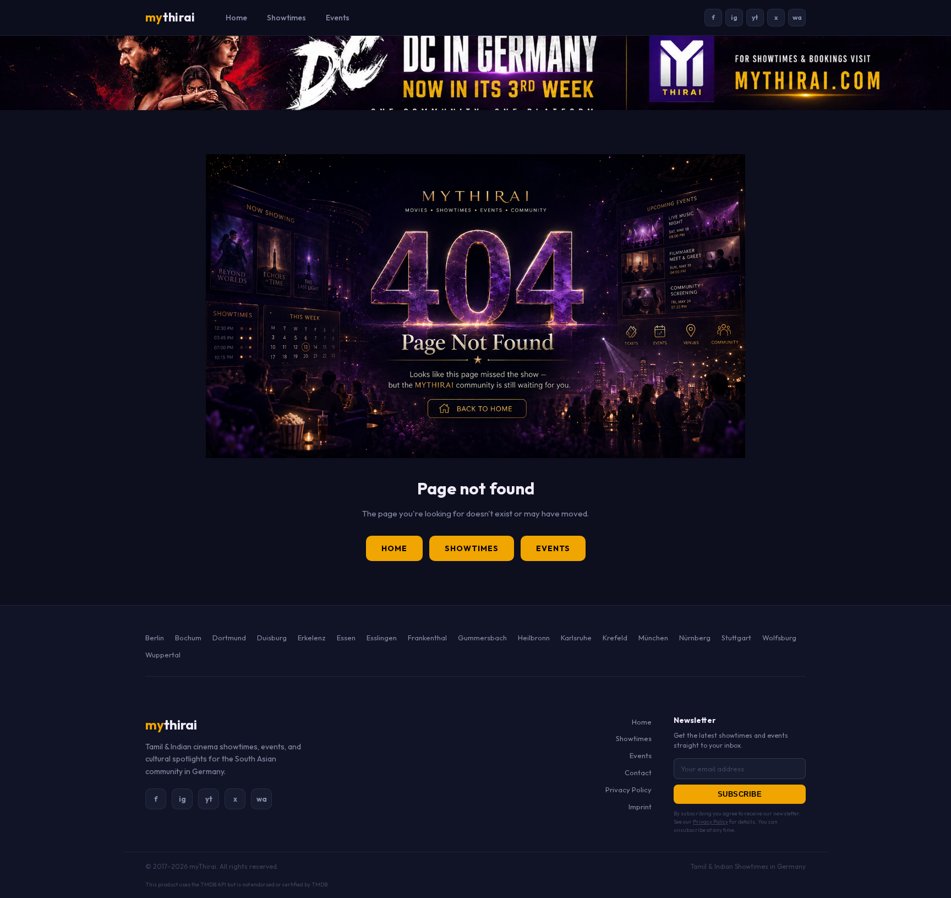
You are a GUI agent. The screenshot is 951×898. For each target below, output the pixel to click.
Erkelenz (312, 637)
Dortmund (229, 637)
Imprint (640, 806)
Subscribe (740, 794)
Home (236, 18)
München (653, 637)
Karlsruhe (576, 637)
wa (797, 17)
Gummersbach (482, 637)
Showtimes (286, 18)
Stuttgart (736, 637)
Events (337, 18)
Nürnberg (694, 637)
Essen (346, 637)
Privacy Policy (628, 789)
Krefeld (615, 637)
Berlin (154, 637)
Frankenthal (427, 637)
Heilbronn (534, 637)
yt (755, 17)
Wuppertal (163, 654)
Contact (638, 772)
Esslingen (382, 637)
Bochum (188, 637)
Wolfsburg (779, 637)
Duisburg (272, 637)
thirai (170, 17)
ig (734, 17)
